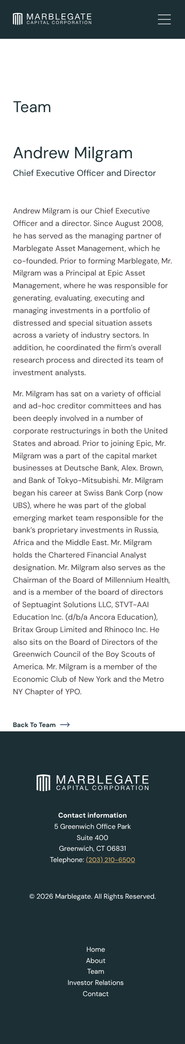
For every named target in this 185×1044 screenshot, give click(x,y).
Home (95, 949)
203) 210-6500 (111, 860)
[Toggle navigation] (161, 18)
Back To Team (34, 725)
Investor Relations (95, 982)
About (96, 960)
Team (96, 971)
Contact (95, 994)
